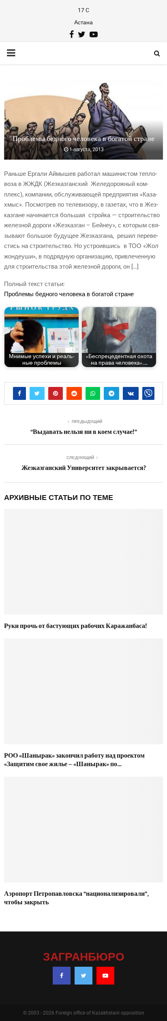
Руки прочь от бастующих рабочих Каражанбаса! (75, 626)
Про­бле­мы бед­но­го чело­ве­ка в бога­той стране (69, 294)
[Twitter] (83, 976)
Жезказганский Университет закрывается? (83, 468)
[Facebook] (62, 976)
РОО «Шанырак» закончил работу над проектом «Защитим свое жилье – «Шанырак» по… (74, 760)
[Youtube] (105, 976)
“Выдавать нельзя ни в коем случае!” (83, 431)
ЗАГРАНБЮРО (83, 957)
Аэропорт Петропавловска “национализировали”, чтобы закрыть (76, 898)
